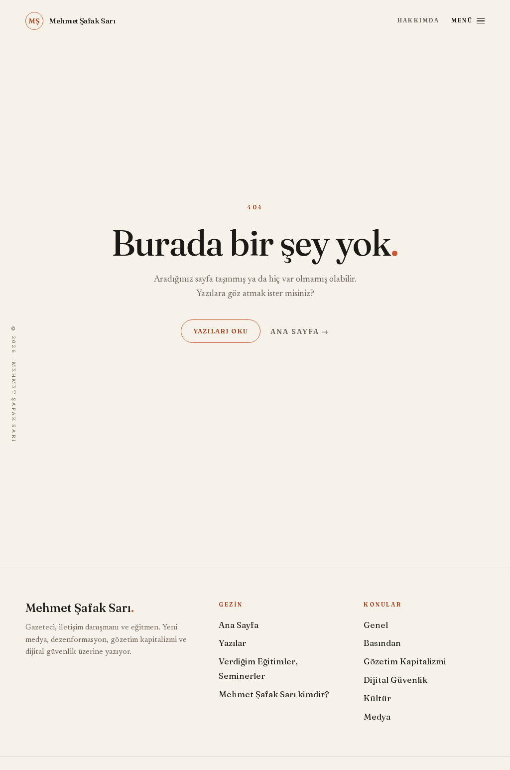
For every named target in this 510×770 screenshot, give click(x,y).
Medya (377, 716)
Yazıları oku (220, 331)
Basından (382, 642)
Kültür (377, 698)
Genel (376, 624)
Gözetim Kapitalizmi (405, 661)
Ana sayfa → (300, 331)
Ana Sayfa (238, 624)
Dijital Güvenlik (395, 679)
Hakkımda (418, 20)
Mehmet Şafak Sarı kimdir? (274, 694)
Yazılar (232, 642)
